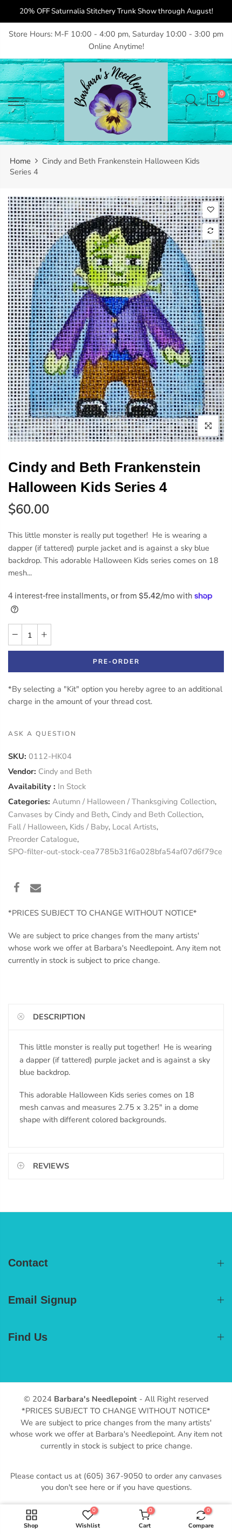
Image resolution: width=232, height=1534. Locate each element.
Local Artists (134, 826)
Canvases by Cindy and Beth (58, 813)
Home (20, 161)
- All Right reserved (172, 1399)
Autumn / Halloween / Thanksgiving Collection (133, 801)
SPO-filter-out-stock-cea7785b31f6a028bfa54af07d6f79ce (115, 851)
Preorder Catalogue (42, 839)
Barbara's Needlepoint (95, 1399)
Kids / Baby (89, 826)
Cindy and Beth (65, 771)
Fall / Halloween (37, 826)
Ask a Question (42, 733)
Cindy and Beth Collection (157, 813)
